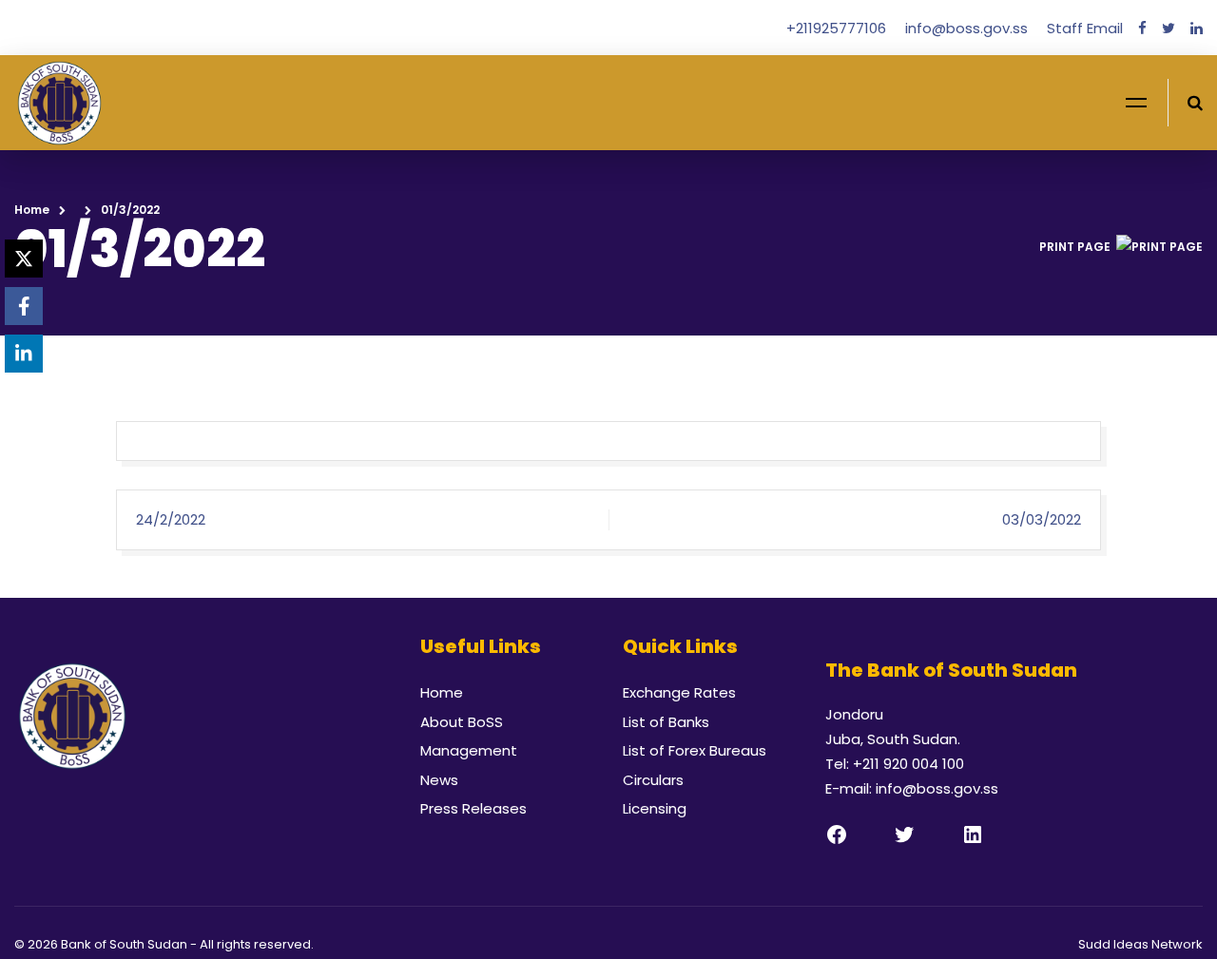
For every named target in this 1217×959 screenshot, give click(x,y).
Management (468, 750)
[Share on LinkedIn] (24, 354)
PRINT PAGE (1075, 247)
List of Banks (666, 722)
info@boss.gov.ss (968, 28)
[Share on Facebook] (24, 306)
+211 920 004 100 (908, 764)
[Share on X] (24, 259)
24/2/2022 (170, 519)
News (439, 780)
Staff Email (1085, 28)
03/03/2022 (1041, 519)
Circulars (653, 780)
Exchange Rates (679, 692)
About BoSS (461, 722)
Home (31, 209)
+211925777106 (838, 28)
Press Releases (473, 808)
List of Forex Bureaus (694, 750)
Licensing (654, 808)
